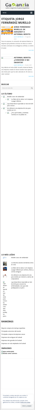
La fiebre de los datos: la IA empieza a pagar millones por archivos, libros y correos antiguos (22, 270)
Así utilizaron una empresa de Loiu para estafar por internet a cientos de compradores (22, 277)
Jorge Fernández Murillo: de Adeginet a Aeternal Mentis (22, 30)
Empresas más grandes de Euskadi (11, 340)
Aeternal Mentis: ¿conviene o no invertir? (22, 60)
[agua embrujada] (7, 351)
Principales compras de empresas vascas (13, 334)
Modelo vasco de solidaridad (19, 257)
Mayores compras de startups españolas (13, 328)
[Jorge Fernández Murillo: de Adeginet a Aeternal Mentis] (7, 30)
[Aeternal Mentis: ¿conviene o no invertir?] (7, 61)
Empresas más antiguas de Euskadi (11, 337)
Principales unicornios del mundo (11, 331)
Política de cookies (25, 402)
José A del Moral (18, 37)
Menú (4, 13)
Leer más (31, 50)
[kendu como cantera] (9, 353)
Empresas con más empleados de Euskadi (13, 343)
